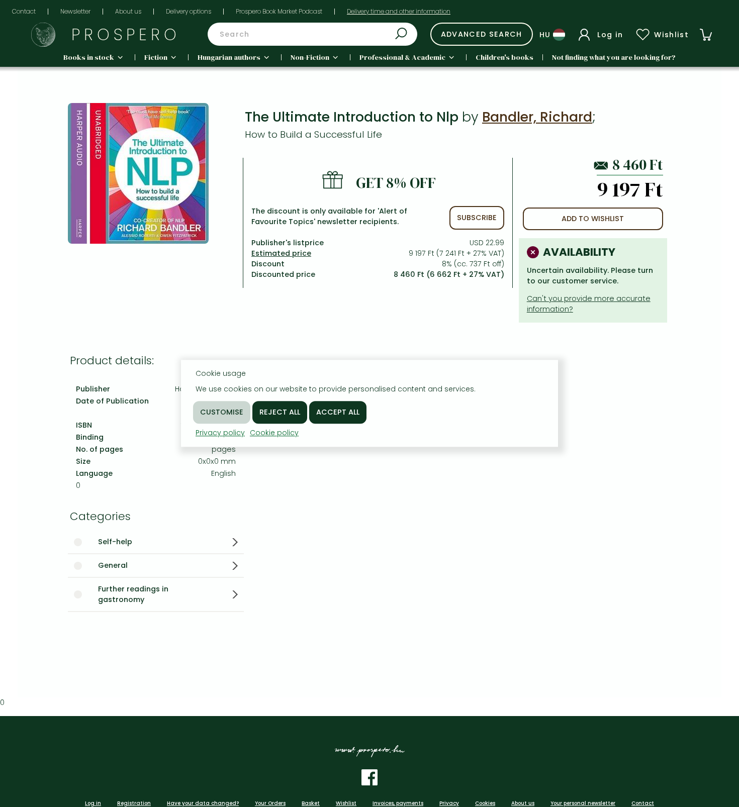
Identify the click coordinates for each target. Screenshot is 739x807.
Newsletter (75, 11)
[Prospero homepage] (43, 35)
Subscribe (477, 218)
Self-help (115, 542)
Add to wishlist (593, 219)
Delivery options (188, 11)
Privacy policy (220, 433)
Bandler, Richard (537, 117)
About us (128, 11)
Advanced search (481, 34)
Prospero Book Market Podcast (279, 11)
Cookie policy (274, 433)
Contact (24, 11)
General (113, 565)
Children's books (504, 57)
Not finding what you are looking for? (614, 57)
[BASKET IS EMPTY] (706, 35)
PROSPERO (125, 34)
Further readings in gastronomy (133, 594)
